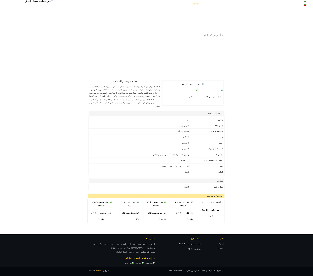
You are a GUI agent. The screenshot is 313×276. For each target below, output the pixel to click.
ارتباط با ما (113, 4)
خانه (204, 4)
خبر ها (221, 244)
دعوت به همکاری (137, 4)
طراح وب (99, 270)
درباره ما (124, 4)
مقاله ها (221, 248)
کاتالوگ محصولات (166, 4)
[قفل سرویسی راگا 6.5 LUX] (193, 84)
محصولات (195, 4)
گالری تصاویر (181, 4)
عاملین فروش (152, 4)
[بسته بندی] (193, 96)
